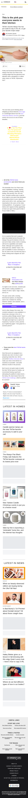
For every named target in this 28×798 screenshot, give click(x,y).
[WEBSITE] (14, 388)
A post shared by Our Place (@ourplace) (14, 264)
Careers (14, 775)
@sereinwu (14, 126)
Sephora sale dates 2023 (20, 725)
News (3, 14)
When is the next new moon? (20, 746)
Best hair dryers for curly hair (20, 738)
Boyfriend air (7, 745)
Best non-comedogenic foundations (7, 738)
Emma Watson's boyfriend (16, 6)
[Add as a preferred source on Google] (14, 785)
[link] (6, 280)
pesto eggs (22, 111)
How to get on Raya (7, 728)
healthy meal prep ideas (16, 359)
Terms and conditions (14, 768)
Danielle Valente (12, 33)
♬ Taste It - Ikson (14, 141)
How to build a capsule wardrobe (7, 749)
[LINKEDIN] (11, 388)
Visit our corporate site (21, 792)
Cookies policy (14, 773)
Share (6, 66)
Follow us (23, 66)
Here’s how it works (18, 39)
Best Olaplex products (7, 725)
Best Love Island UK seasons (20, 749)
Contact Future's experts (14, 766)
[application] (14, 221)
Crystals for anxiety (20, 734)
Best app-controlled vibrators (7, 734)
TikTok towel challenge (9, 378)
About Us (14, 763)
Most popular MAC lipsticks (20, 728)
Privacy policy (14, 770)
